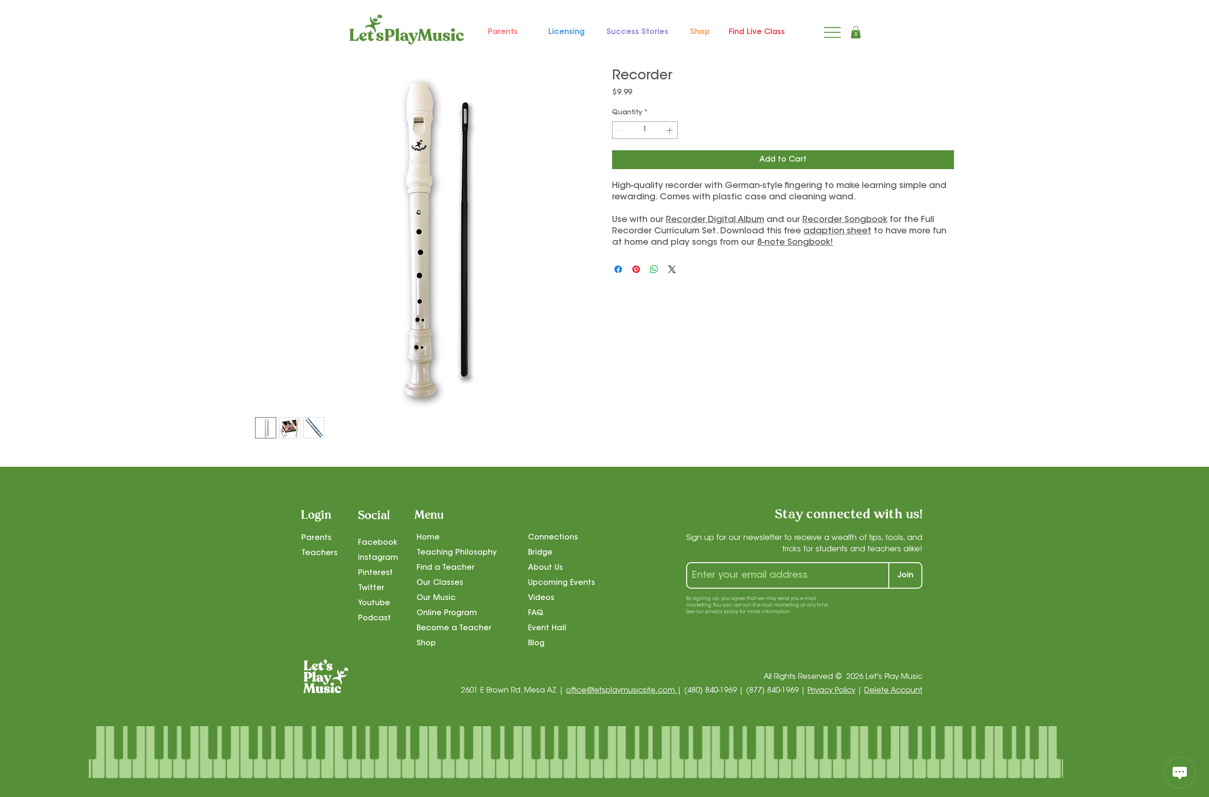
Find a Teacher (446, 568)
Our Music (436, 598)
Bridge (540, 553)
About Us (545, 568)
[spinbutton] (644, 130)
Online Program (447, 613)
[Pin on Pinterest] (636, 269)
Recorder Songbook (844, 220)
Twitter (371, 588)
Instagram (378, 558)
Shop (426, 643)
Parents (316, 538)
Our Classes (440, 583)
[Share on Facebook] (618, 269)
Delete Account (893, 690)
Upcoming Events (561, 583)
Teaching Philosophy (457, 553)
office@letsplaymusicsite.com (621, 690)
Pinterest (375, 573)
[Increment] (670, 130)
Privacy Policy (831, 690)
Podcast (374, 618)
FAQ (536, 613)
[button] (856, 32)
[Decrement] (619, 130)
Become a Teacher (454, 628)
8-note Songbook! (795, 243)
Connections (553, 537)
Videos (541, 598)
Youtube (374, 603)
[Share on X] (672, 269)
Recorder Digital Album (715, 220)
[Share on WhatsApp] (654, 269)
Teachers (319, 553)
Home (428, 537)
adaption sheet (837, 231)
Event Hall (547, 628)
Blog (536, 643)
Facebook (377, 543)
